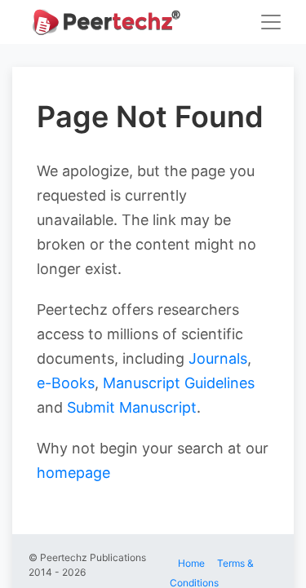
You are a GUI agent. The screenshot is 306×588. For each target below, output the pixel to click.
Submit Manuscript (132, 407)
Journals (217, 358)
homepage (73, 472)
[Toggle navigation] (271, 22)
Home (191, 563)
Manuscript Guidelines (179, 382)
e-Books (66, 382)
